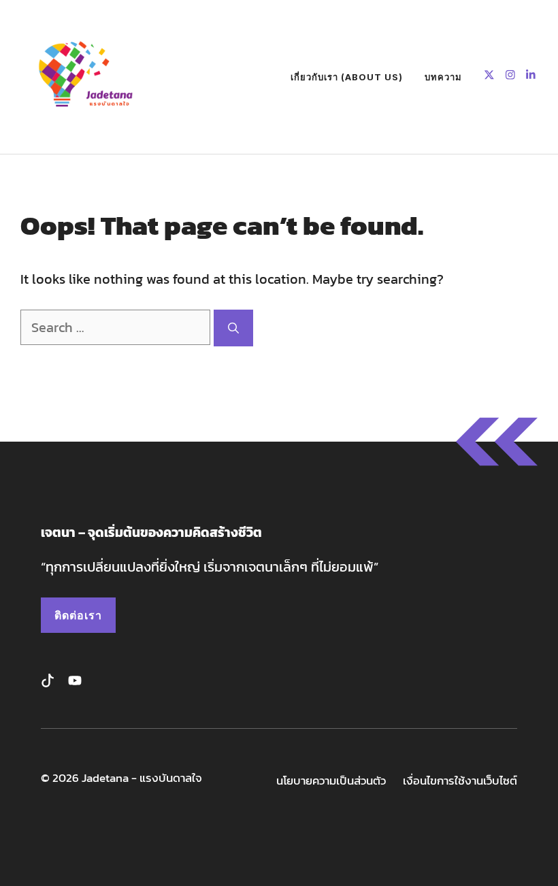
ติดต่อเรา (78, 615)
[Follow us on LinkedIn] (530, 76)
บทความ (443, 76)
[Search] (233, 328)
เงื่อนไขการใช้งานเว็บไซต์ (460, 780)
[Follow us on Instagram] (510, 76)
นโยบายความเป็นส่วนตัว (331, 780)
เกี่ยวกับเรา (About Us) (347, 76)
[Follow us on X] (489, 76)
